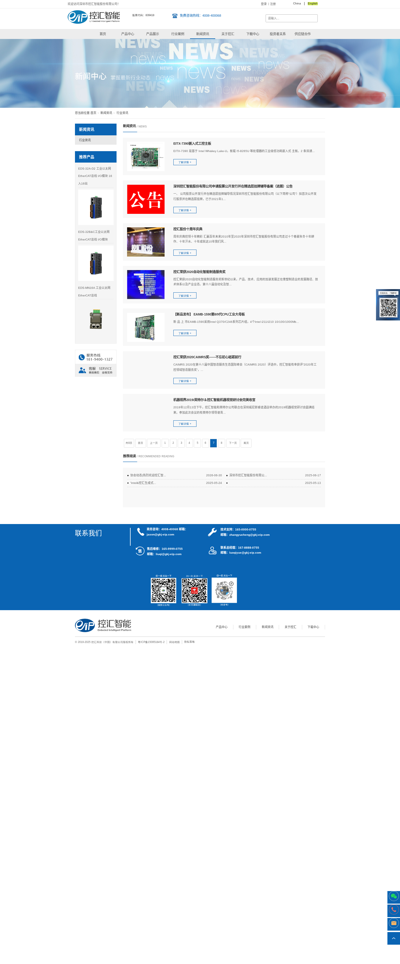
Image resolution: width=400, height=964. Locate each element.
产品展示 (152, 34)
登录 (264, 4)
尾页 (246, 442)
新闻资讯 (202, 34)
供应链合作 (303, 34)
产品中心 (127, 34)
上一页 (154, 442)
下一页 (233, 442)
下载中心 (252, 34)
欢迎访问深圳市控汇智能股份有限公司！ (94, 4)
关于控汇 (227, 34)
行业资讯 (85, 140)
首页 (103, 34)
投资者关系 (278, 34)
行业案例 (177, 34)
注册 (273, 4)
